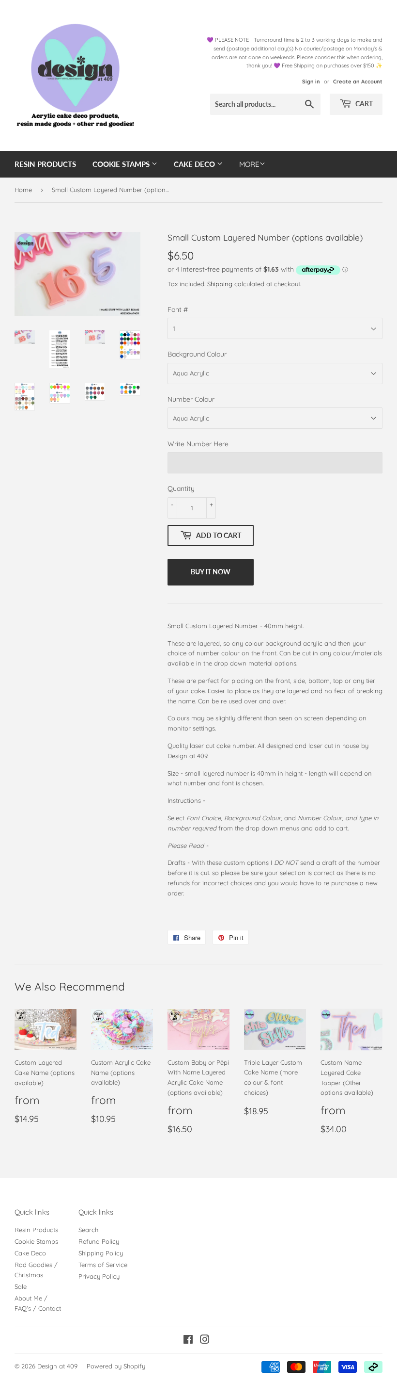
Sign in (311, 81)
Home (23, 190)
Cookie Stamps (122, 164)
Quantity (181, 488)
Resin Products (45, 164)
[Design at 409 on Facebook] (188, 1341)
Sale (21, 1286)
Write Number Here (198, 443)
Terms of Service (102, 1264)
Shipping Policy (100, 1253)
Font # (178, 309)
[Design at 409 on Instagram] (205, 1341)
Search (88, 1230)
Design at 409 (57, 1366)
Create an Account (357, 81)
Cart (363, 103)
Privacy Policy (99, 1276)
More (249, 164)
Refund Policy (98, 1241)
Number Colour (191, 399)
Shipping (219, 284)
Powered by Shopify (116, 1366)
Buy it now (210, 572)
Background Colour (197, 354)
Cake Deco (195, 164)
